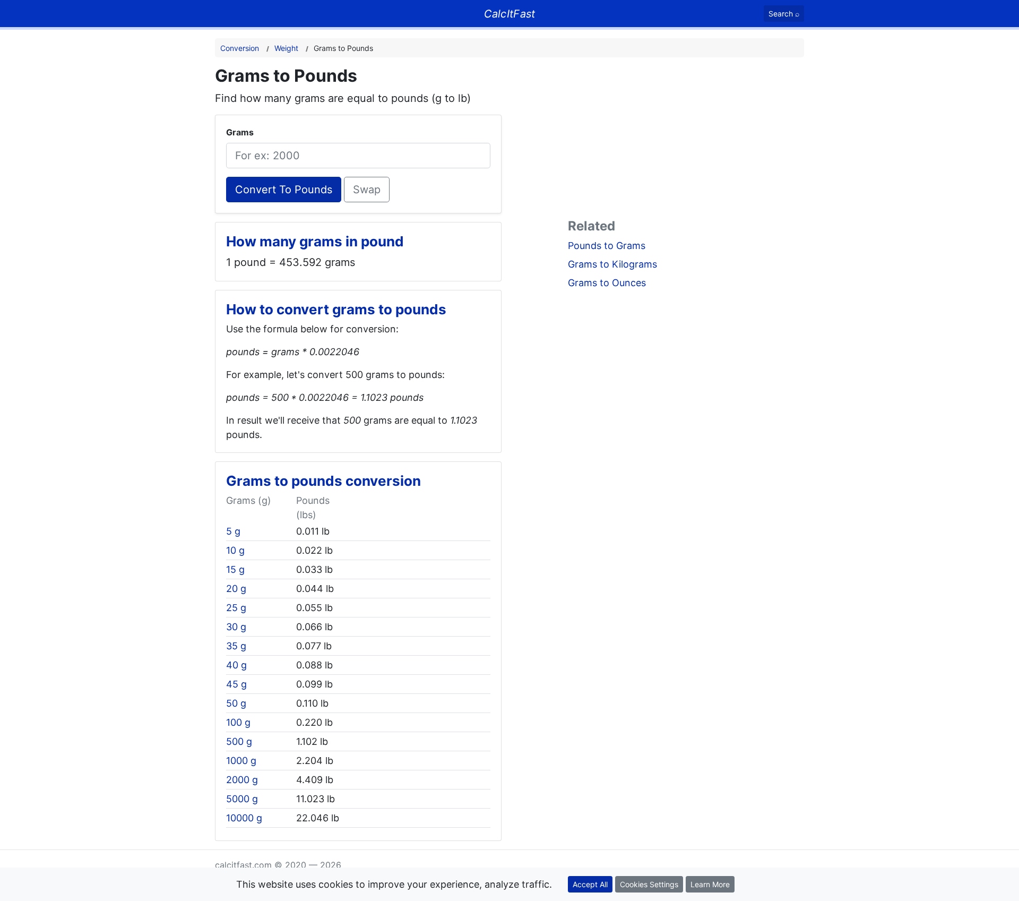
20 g (236, 588)
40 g (236, 665)
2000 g (242, 779)
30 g (236, 626)
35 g (236, 645)
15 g (235, 569)
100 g (238, 722)
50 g (236, 703)
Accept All (590, 884)
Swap (367, 189)
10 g (235, 550)
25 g (236, 607)
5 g (233, 531)
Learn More (710, 884)
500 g (239, 741)
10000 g (244, 817)
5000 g (242, 798)
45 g (236, 684)
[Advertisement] (686, 140)
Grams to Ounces (607, 282)
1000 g (241, 760)
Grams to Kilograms (612, 264)
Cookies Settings (649, 884)
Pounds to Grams (606, 245)
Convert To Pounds (283, 189)
